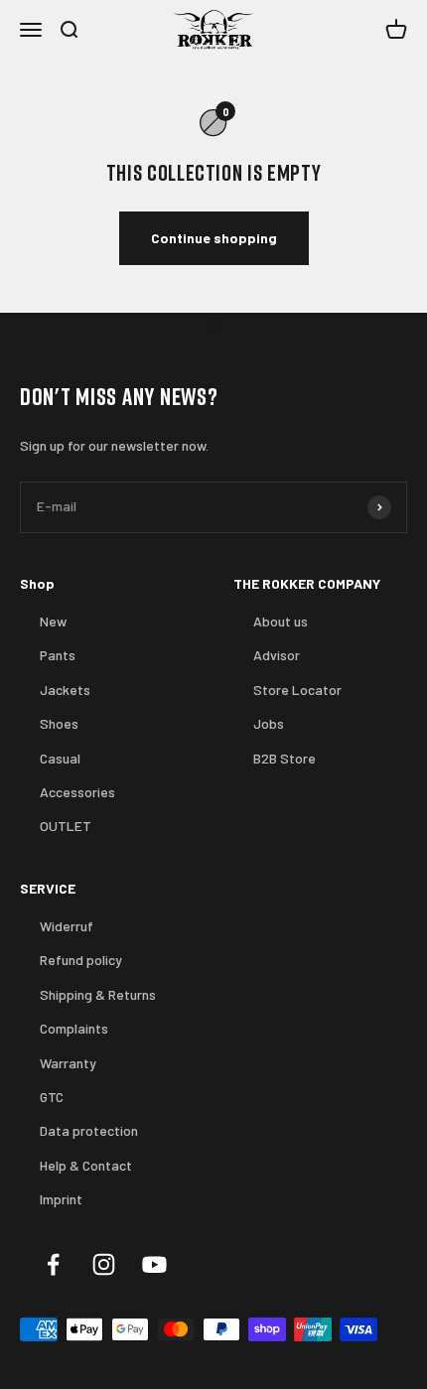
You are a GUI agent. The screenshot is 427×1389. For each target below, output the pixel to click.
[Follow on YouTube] (154, 1264)
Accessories (77, 791)
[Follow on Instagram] (103, 1264)
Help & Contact (86, 1165)
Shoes (59, 723)
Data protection (89, 1130)
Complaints (74, 1028)
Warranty (68, 1062)
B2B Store (284, 758)
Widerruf (66, 925)
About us (280, 621)
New (53, 621)
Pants (57, 654)
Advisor (276, 654)
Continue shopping (214, 237)
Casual (60, 758)
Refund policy (81, 959)
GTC (52, 1096)
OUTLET (65, 825)
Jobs (268, 723)
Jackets (65, 689)
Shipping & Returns (98, 994)
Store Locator (297, 689)
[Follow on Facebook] (53, 1264)
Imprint (61, 1198)
